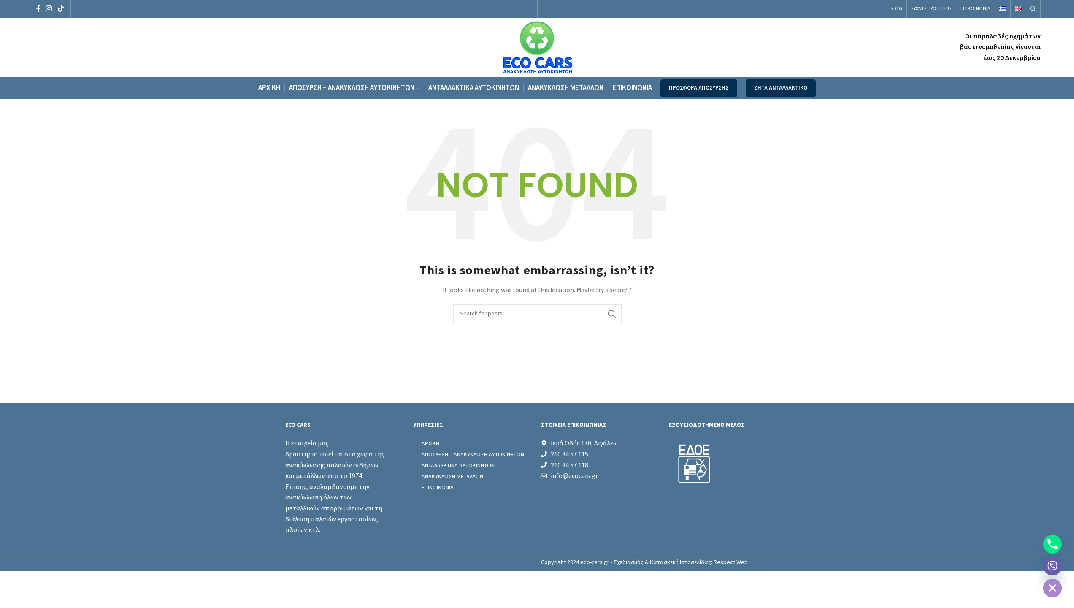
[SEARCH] (612, 313)
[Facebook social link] (38, 8)
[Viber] (1052, 566)
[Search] (1033, 8)
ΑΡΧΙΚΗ (430, 443)
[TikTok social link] (60, 8)
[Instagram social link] (49, 8)
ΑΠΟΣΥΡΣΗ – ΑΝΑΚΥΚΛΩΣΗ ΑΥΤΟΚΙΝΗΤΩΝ (473, 454)
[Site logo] (537, 47)
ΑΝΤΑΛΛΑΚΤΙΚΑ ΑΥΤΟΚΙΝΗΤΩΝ (458, 465)
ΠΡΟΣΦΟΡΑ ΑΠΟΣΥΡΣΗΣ (699, 88)
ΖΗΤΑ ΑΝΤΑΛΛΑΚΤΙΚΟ (780, 88)
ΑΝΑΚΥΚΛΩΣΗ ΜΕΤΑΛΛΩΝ (452, 476)
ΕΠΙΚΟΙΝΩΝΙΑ (438, 487)
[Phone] (1052, 544)
